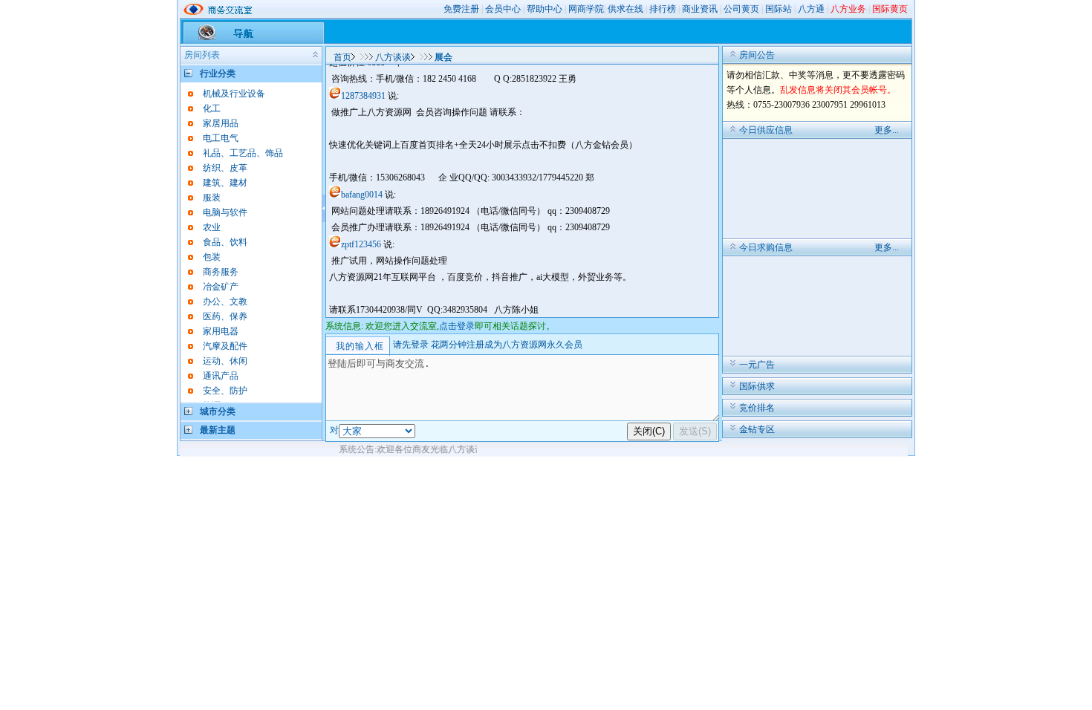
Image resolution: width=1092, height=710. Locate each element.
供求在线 (625, 9)
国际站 (778, 9)
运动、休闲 (225, 361)
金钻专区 (757, 429)
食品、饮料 (225, 242)
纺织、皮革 (225, 168)
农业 (212, 227)
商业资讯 (700, 9)
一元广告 (757, 364)
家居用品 (220, 123)
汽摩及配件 (225, 346)
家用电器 (220, 331)
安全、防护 (225, 390)
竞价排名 (757, 408)
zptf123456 (361, 244)
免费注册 (461, 9)
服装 (212, 197)
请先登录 (411, 344)
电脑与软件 (225, 212)
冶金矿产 (220, 286)
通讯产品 (220, 376)
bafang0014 (362, 194)
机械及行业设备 (234, 93)
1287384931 (363, 96)
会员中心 (503, 9)
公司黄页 (741, 9)
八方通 (811, 9)
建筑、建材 (225, 183)
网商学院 (586, 9)
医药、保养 (225, 316)
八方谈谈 (393, 57)
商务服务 (220, 272)
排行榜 (662, 9)
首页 (342, 57)
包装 (212, 257)
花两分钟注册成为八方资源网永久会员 (506, 344)
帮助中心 (544, 9)
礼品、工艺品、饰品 (243, 153)
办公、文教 (225, 301)
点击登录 (457, 326)
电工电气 (220, 138)
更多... (886, 130)
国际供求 (757, 386)
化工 (212, 108)
